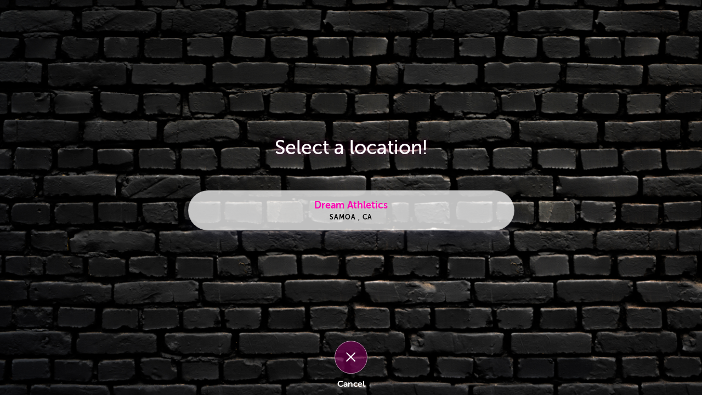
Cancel (351, 384)
